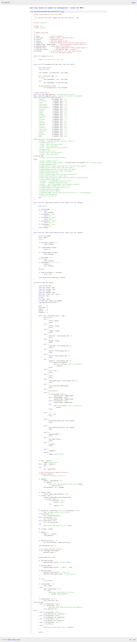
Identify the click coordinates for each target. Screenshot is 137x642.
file (62, 11)
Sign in (133, 2)
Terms (18, 639)
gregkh (50, 8)
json (134, 639)
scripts (72, 8)
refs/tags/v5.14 (62, 8)
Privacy (14, 639)
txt (130, 639)
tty (55, 8)
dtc (78, 8)
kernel (41, 8)
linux (31, 8)
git (45, 8)
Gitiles (9, 639)
